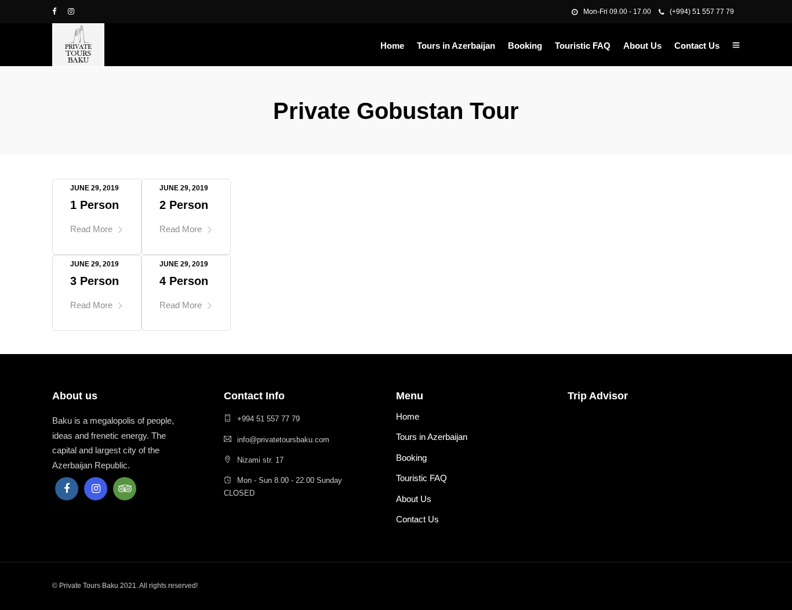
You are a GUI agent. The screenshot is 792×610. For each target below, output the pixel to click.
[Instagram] (95, 488)
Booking (525, 45)
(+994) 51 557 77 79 (702, 12)
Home (392, 45)
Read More (91, 229)
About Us (642, 45)
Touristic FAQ (583, 45)
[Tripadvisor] (124, 488)
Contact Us (697, 45)
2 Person (183, 204)
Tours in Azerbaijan (456, 45)
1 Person (94, 204)
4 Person (183, 281)
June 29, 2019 (94, 188)
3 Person (94, 281)
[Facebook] (66, 488)
